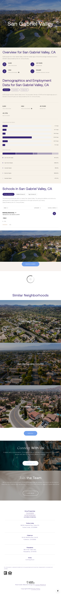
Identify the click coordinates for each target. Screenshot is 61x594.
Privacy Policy (35, 588)
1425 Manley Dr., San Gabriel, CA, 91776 (11, 214)
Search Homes (31, 264)
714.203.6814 (30, 513)
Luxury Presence (40, 584)
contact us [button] (30, 463)
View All (30, 433)
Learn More (31, 493)
